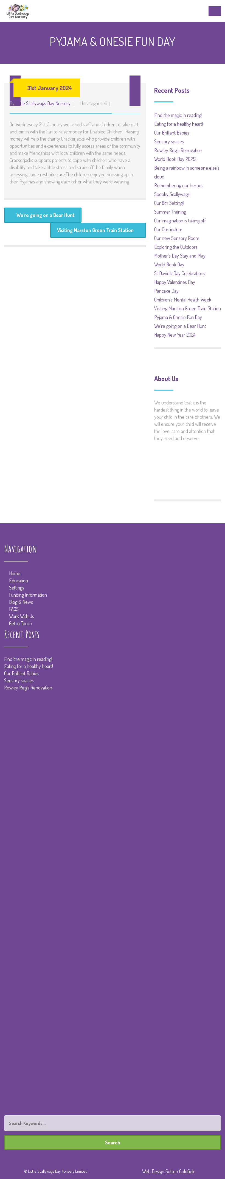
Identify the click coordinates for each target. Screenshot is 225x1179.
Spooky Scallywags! (172, 194)
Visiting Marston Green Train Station (95, 230)
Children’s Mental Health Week (182, 300)
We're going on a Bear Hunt (45, 215)
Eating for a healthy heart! (178, 124)
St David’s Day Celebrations (179, 273)
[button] (135, 91)
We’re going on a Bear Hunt (180, 326)
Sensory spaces (169, 141)
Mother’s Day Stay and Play (180, 256)
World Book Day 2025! (175, 159)
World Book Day (169, 264)
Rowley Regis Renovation (178, 150)
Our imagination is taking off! (180, 220)
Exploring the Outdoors (176, 247)
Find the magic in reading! (178, 115)
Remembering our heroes (178, 185)
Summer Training (170, 212)
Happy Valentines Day (174, 282)
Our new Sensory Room (176, 238)
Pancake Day (166, 291)
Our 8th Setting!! (169, 203)
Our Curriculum (168, 229)
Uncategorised (93, 103)
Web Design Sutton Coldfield (169, 1171)
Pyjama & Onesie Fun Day (178, 317)
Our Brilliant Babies (171, 133)
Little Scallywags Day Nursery (43, 103)
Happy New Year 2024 (175, 335)
